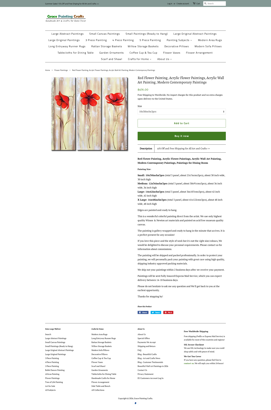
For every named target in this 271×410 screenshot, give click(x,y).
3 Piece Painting (96, 40)
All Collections (97, 390)
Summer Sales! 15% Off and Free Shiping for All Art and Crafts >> (72, 3)
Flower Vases (171, 53)
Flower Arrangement (199, 53)
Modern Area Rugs (210, 40)
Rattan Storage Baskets (106, 46)
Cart (198, 3)
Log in (169, 3)
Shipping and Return (146, 346)
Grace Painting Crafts (143, 398)
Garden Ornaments (111, 53)
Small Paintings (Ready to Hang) (147, 34)
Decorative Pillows (176, 46)
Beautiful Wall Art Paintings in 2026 (153, 366)
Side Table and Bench (100, 386)
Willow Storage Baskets (143, 46)
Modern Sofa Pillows (208, 46)
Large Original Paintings (64, 40)
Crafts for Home (139, 59)
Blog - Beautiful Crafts (147, 354)
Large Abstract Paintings (68, 34)
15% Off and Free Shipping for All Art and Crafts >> (183, 148)
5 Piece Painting (150, 40)
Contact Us (142, 370)
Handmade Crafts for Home (103, 378)
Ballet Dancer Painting (55, 370)
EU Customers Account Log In (150, 378)
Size (140, 106)
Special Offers (144, 338)
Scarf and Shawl (111, 59)
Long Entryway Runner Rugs (67, 46)
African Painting (52, 374)
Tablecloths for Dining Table (76, 53)
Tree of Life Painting (54, 382)
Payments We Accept (147, 342)
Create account (183, 3)
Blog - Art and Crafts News (149, 358)
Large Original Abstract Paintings (195, 34)
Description (146, 148)
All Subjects (50, 390)
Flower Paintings (61, 70)
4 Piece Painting (123, 40)
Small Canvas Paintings (104, 34)
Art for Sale (50, 386)
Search (48, 334)
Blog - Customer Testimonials (150, 362)
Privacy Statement (145, 374)
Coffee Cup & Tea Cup (143, 53)
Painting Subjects (178, 40)
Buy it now (182, 136)
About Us (163, 59)
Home (47, 70)
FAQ (139, 350)
